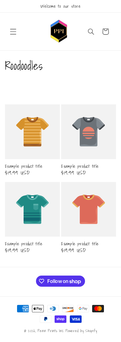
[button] (13, 31)
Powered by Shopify (81, 331)
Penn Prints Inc (51, 331)
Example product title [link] (24, 166)
